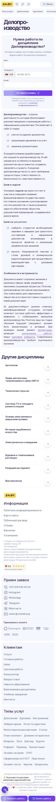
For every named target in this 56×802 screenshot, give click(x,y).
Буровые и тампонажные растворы (19, 456)
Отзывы (8, 525)
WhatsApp (15, 597)
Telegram (14, 603)
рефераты (29, 337)
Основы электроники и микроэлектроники (18, 418)
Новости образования (16, 684)
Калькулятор (11, 674)
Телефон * (9, 70)
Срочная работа (13, 669)
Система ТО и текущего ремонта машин (19, 405)
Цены (7, 664)
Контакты (9, 699)
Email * (7, 80)
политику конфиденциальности (28, 104)
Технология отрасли (17, 391)
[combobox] (10, 74)
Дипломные (23, 11)
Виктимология (13, 481)
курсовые (17, 337)
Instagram (14, 592)
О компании (11, 535)
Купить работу (43, 798)
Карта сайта (11, 515)
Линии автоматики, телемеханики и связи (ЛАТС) (22, 379)
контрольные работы (37, 333)
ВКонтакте (15, 608)
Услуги (8, 654)
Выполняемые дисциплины (20, 689)
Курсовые (38, 11)
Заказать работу (16, 798)
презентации (45, 330)
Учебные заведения (15, 694)
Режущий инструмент (17, 468)
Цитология (11, 365)
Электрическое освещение (21, 442)
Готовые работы (13, 659)
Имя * (6, 60)
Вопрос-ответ (12, 679)
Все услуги (7, 11)
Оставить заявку (26, 93)
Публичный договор (15, 520)
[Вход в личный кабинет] (22, 4)
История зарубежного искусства (18, 431)
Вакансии (9, 530)
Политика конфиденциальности (23, 510)
